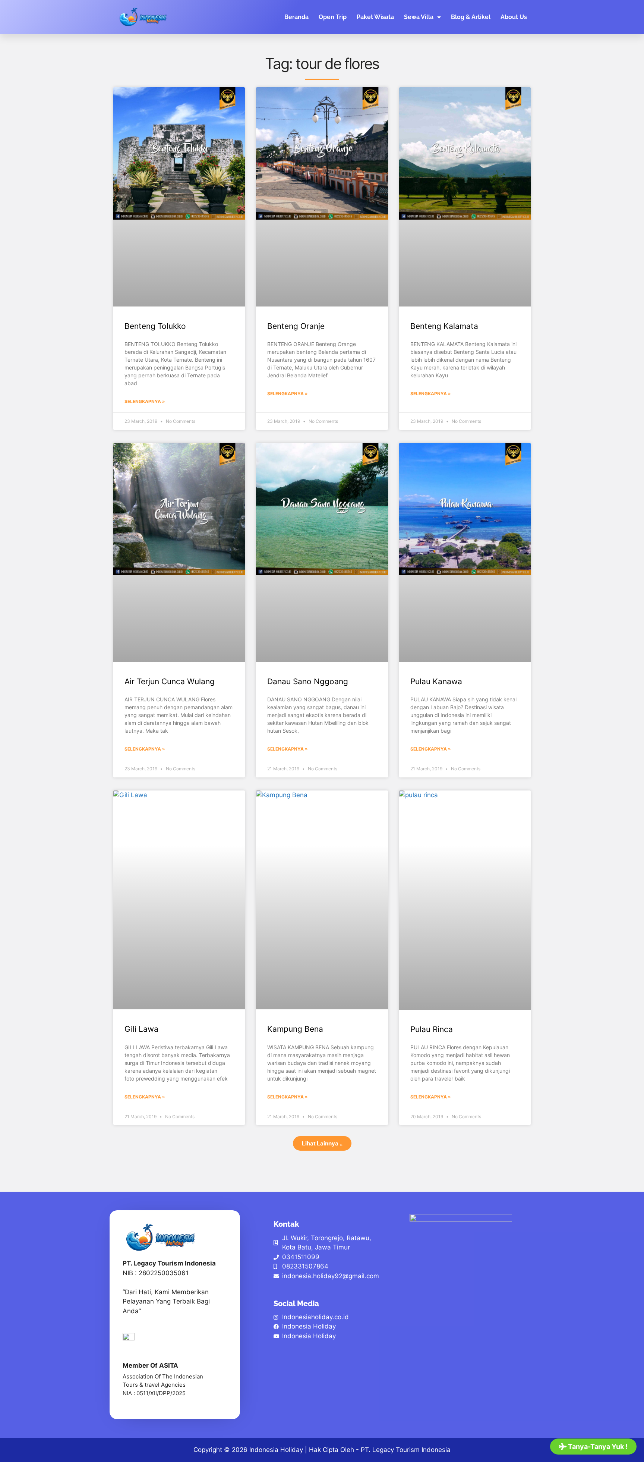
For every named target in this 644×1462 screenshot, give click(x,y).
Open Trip (333, 17)
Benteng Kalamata (444, 326)
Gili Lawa (141, 1029)
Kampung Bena (295, 1029)
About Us (514, 17)
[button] (322, 1143)
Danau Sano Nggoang (307, 681)
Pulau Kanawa (436, 681)
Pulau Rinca (431, 1029)
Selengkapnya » (144, 401)
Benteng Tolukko (155, 326)
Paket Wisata (375, 17)
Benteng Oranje (296, 326)
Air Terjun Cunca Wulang (169, 681)
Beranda (296, 17)
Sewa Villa (418, 17)
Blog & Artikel (470, 17)
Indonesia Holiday (276, 1449)
